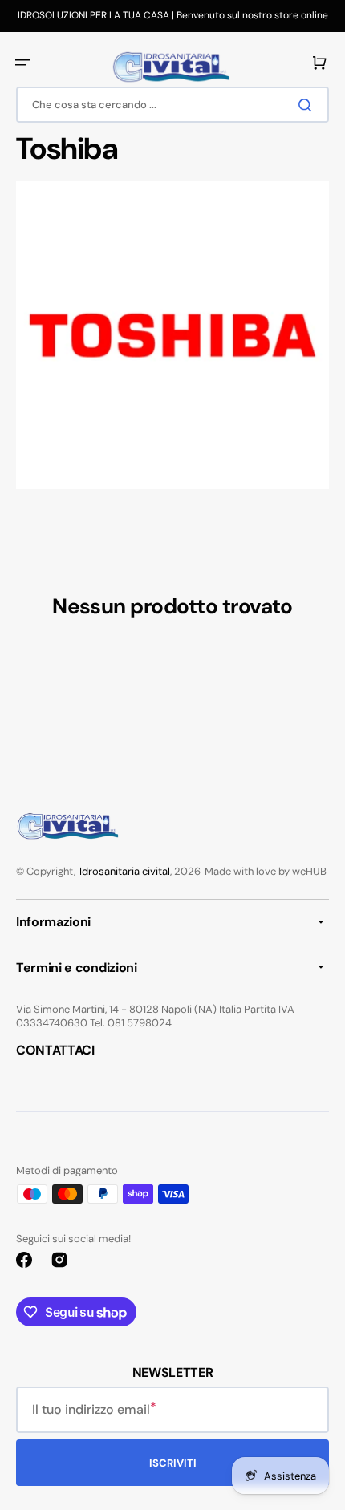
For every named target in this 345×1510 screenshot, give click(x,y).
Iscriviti (173, 1463)
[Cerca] (308, 105)
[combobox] (172, 105)
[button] (22, 62)
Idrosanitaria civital (124, 871)
